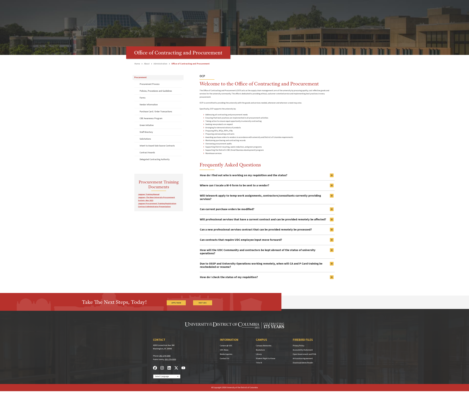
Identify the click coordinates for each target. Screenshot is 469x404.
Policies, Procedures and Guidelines (156, 90)
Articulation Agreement (303, 358)
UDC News (224, 350)
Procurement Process (150, 84)
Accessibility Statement (303, 350)
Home (137, 63)
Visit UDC (203, 303)
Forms (142, 97)
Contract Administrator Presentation (154, 206)
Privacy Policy (298, 345)
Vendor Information (149, 104)
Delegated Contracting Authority (155, 159)
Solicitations (145, 138)
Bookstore (260, 350)
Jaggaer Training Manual (148, 194)
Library (259, 354)
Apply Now (176, 303)
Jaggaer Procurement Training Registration (157, 203)
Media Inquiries (226, 354)
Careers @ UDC (226, 345)
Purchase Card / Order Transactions (156, 111)
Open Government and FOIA (304, 354)
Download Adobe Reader (303, 362)
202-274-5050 (170, 359)
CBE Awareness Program (151, 118)
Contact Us (224, 358)
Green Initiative (147, 125)
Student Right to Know (265, 358)
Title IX (259, 362)
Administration (160, 63)
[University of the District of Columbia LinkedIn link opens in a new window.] (169, 368)
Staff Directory (146, 132)
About (147, 63)
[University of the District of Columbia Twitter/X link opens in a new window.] (176, 368)
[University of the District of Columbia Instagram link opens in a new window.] (162, 368)
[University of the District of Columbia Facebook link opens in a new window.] (155, 368)
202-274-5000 (165, 356)
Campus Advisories (263, 345)
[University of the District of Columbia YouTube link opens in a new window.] (183, 368)
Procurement (140, 77)
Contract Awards (147, 152)
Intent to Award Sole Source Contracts (157, 145)
